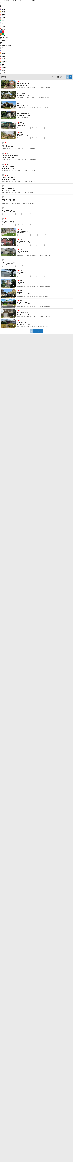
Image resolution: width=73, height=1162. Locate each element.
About (1, 35)
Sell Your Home (4, 37)
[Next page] (70, 77)
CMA (1, 47)
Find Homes (3, 40)
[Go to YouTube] (0, 5)
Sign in (5, 29)
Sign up (1, 29)
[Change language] (1, 8)
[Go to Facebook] (0, 2)
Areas (1, 39)
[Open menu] (0, 73)
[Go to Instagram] (0, 3)
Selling (1, 42)
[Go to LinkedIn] (0, 6)
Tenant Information (5, 45)
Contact (2, 49)
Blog (1, 44)
